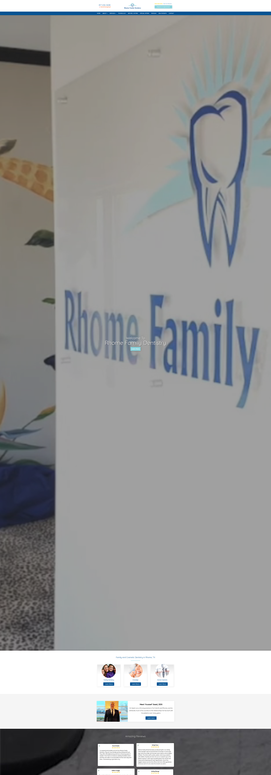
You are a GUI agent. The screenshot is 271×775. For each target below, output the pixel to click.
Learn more (151, 718)
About (104, 13)
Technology (122, 13)
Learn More (136, 349)
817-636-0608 (104, 5)
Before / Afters (133, 13)
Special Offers (144, 13)
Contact (171, 13)
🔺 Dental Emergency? (105, 7)
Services (112, 13)
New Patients (163, 13)
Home (98, 13)
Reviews (153, 13)
